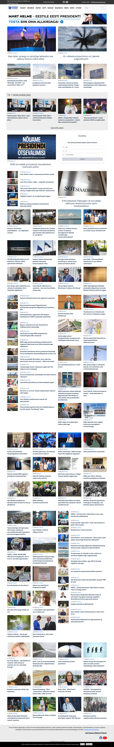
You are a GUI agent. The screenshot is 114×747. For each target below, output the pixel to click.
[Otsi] (103, 8)
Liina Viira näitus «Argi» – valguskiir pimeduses (37, 182)
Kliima (65, 53)
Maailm (65, 80)
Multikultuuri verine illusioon (81, 530)
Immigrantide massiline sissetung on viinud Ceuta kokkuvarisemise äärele (67, 261)
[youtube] (67, 2)
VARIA (66, 8)
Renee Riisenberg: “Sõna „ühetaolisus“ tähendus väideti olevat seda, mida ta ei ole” (44, 691)
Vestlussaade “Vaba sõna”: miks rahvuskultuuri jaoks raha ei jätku (18, 118)
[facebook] (64, 2)
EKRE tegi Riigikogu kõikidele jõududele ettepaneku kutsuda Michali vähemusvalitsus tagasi (94, 288)
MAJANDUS (59, 8)
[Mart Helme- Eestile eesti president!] (57, 19)
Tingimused (89, 744)
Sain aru (82, 744)
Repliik (40, 226)
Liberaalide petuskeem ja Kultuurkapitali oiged (37, 382)
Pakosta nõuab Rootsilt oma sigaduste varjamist (37, 298)
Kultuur (65, 471)
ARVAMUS (30, 8)
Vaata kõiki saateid (57, 128)
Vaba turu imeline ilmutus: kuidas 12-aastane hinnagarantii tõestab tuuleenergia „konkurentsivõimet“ (67, 232)
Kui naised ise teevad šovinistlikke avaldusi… (87, 571)
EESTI (44, 8)
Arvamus (15, 53)
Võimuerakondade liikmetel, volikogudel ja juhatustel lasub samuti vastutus (18, 718)
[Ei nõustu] (112, 744)
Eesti (90, 80)
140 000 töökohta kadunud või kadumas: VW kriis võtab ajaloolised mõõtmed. (18, 261)
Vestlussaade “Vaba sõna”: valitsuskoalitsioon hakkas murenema (42, 118)
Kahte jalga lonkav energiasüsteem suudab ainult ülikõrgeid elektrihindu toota (69, 338)
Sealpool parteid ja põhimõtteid (82, 604)
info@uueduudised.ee (98, 2)
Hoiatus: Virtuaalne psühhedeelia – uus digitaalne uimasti (18, 230)
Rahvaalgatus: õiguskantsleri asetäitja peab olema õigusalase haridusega (94, 85)
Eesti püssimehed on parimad (93, 452)
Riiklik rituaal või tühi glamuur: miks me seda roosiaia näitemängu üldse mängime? (94, 664)
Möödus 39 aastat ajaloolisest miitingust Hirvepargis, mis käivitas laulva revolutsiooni (94, 503)
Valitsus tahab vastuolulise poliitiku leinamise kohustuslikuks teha (42, 261)
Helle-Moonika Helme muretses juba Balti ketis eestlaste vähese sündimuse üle (69, 503)
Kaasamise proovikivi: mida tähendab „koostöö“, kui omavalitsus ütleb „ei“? (17, 83)
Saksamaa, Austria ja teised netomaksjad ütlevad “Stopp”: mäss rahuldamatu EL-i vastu (68, 85)
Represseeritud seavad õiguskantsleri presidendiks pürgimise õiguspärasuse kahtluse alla (37, 307)
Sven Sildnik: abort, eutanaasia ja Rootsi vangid (37, 174)
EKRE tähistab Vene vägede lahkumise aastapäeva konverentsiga (93, 424)
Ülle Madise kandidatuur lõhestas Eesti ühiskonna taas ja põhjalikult (18, 503)
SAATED (38, 8)
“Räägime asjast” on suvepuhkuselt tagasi (35, 196)
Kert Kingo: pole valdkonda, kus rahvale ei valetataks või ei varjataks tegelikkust (18, 288)
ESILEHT (23, 8)
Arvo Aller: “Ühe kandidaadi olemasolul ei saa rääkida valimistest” (93, 261)
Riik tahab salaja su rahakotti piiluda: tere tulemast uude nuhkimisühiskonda (94, 367)
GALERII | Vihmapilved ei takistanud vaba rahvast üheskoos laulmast (92, 691)
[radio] (82, 147)
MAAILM (50, 8)
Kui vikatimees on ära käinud (17, 585)
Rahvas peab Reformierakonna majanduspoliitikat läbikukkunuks (94, 340)
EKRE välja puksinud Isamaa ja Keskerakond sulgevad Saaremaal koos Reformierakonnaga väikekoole (36, 344)
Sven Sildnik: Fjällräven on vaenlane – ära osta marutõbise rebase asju (44, 288)
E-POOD (78, 8)
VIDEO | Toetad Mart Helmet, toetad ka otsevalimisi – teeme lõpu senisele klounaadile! (69, 120)
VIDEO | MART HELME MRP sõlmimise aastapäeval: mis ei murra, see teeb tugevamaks (18, 556)
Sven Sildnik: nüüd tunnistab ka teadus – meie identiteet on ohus (94, 393)
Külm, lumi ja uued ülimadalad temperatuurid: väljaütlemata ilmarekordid (44, 664)
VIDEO (72, 8)
